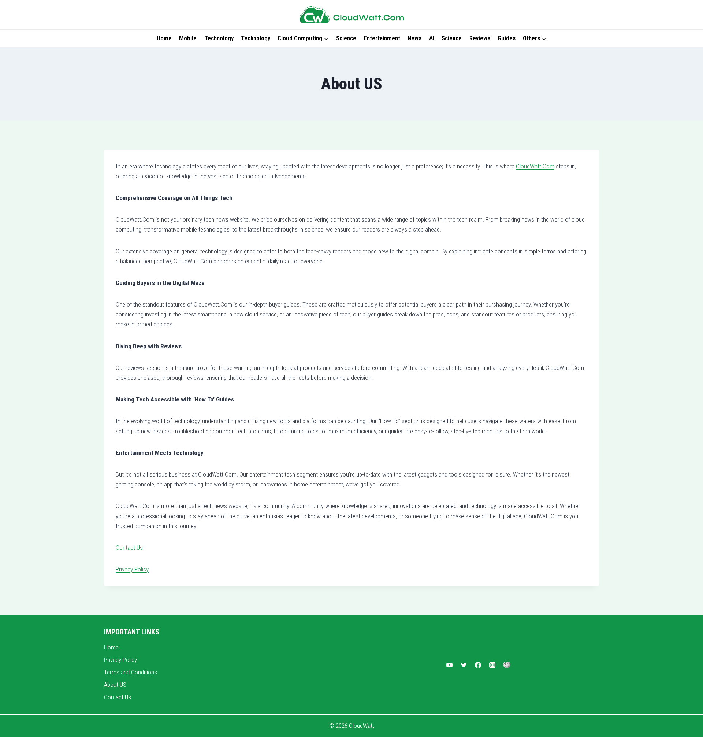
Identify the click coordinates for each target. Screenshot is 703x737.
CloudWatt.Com (535, 166)
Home (164, 38)
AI (431, 38)
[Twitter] (463, 665)
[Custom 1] (507, 665)
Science (346, 38)
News (414, 38)
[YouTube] (449, 665)
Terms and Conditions (130, 672)
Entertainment (382, 38)
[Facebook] (478, 665)
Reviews (479, 38)
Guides (507, 38)
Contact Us (129, 547)
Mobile (188, 38)
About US (115, 684)
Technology (219, 38)
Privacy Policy (132, 569)
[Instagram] (492, 665)
